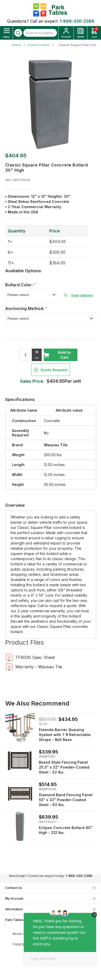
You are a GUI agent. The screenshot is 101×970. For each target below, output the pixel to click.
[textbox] (40, 33)
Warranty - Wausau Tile (38, 666)
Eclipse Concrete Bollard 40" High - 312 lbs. (65, 830)
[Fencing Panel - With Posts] (20, 761)
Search (18, 33)
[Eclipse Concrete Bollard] (20, 826)
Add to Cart (64, 355)
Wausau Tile (56, 444)
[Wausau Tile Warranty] (9, 666)
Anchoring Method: (25, 308)
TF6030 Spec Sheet (35, 657)
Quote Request (54, 370)
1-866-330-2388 (77, 21)
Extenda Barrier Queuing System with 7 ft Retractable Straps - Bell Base (65, 734)
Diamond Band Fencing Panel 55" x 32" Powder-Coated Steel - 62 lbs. (65, 800)
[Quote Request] (80, 33)
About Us (19, 934)
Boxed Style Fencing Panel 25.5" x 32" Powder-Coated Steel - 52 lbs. (64, 767)
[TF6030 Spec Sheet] (9, 657)
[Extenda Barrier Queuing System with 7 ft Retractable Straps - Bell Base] (20, 729)
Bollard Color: (19, 284)
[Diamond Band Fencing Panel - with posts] (20, 794)
